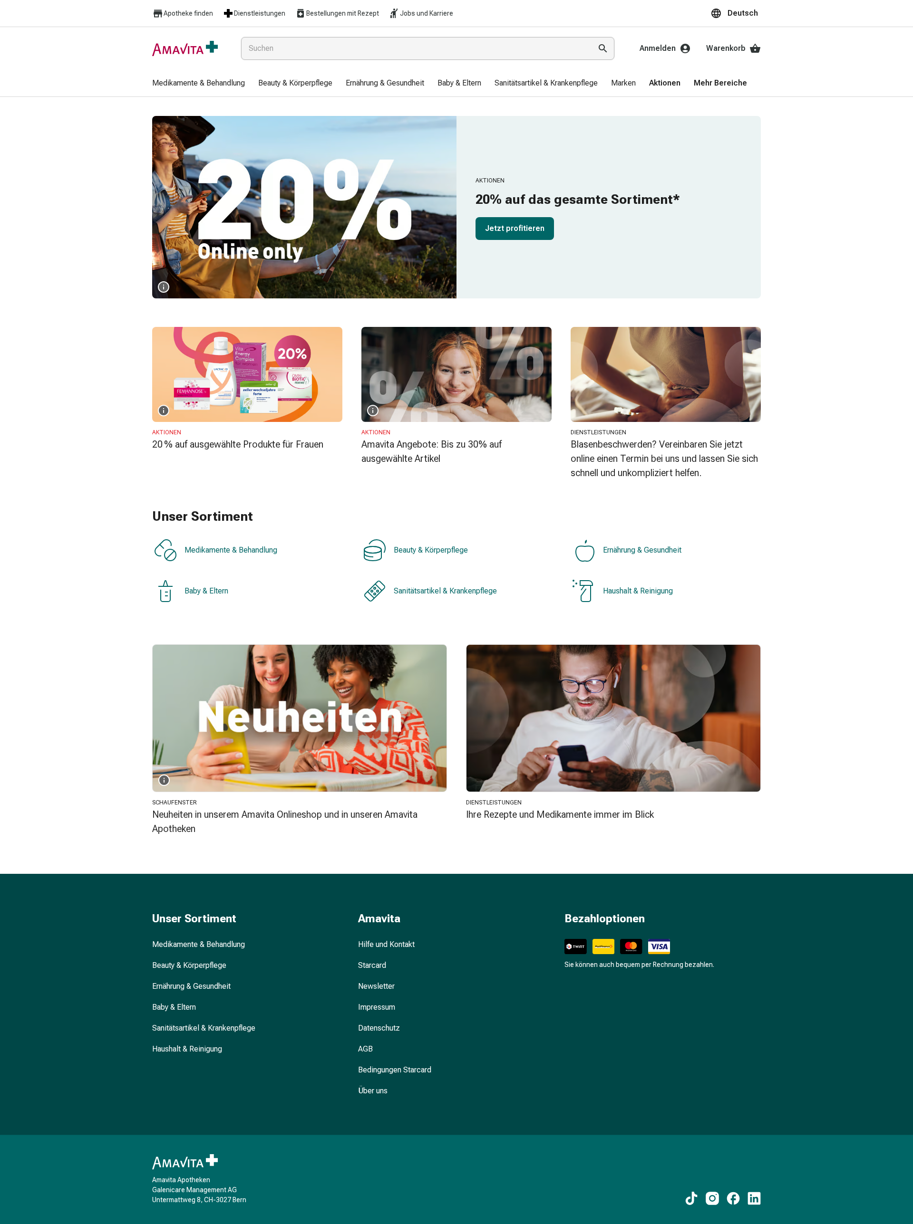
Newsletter (376, 986)
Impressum (376, 1007)
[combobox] (414, 48)
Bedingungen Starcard (394, 1069)
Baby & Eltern (206, 590)
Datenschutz (379, 1028)
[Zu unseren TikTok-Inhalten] (691, 1198)
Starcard (372, 965)
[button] (735, 13)
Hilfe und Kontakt (386, 944)
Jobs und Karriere (426, 13)
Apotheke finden (188, 13)
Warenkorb (726, 48)
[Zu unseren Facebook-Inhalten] (733, 1198)
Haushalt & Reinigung (638, 590)
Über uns (373, 1090)
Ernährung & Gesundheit (642, 550)
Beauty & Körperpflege (431, 550)
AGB (365, 1048)
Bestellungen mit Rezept (342, 13)
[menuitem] (198, 83)
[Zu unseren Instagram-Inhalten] (712, 1198)
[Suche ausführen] (603, 48)
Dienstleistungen (259, 13)
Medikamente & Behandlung (231, 550)
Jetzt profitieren (514, 228)
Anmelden (658, 48)
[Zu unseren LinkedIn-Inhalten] (754, 1198)
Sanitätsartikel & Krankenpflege (445, 590)
